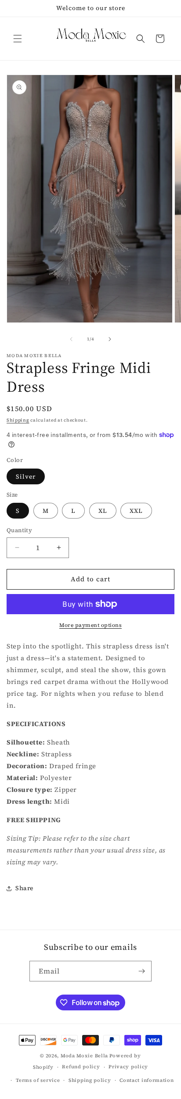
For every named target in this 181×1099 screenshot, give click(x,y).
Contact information (146, 1080)
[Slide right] (109, 339)
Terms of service (38, 1080)
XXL (136, 510)
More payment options (90, 625)
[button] (17, 38)
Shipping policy (90, 1080)
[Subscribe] (141, 971)
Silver (26, 476)
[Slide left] (71, 339)
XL (102, 510)
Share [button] (24, 888)
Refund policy (81, 1066)
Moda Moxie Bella (84, 1055)
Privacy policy (128, 1066)
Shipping (18, 420)
